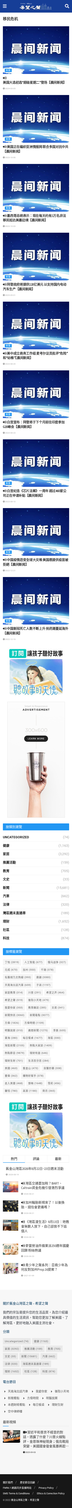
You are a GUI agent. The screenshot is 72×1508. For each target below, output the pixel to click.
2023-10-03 (10, 226)
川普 (34, 992)
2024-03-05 (10, 88)
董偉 (11, 1075)
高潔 (30, 1090)
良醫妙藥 (53, 1068)
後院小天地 (38, 1000)
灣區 (54, 1037)
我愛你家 (14, 1007)
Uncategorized (16, 837)
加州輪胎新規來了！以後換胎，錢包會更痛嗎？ (43, 1204)
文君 (58, 1007)
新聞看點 (40, 1015)
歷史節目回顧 (27, 1482)
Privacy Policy (46, 1487)
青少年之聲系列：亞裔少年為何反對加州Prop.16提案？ (44, 1267)
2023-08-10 (10, 502)
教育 (6, 871)
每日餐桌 (33, 1037)
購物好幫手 (33, 1075)
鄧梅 (35, 1083)
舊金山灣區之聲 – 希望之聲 (25, 1500)
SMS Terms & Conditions (16, 1493)
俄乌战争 (57, 962)
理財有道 (39, 1052)
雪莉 (54, 1083)
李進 (59, 1030)
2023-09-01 (10, 295)
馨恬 (11, 1090)
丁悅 (12, 962)
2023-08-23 (10, 433)
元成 (11, 969)
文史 (6, 879)
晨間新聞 (38, 1030)
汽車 (6, 896)
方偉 (12, 1022)
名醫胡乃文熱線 (18, 977)
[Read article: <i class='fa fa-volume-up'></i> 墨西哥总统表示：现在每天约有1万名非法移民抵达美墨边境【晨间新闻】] (36, 188)
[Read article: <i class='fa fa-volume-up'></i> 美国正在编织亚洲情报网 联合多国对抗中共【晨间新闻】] (36, 119)
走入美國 (14, 1083)
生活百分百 (38, 1060)
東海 (11, 1037)
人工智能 (33, 962)
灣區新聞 (15, 1045)
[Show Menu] (5, 6)
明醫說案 (14, 1030)
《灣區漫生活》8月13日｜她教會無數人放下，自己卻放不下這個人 (45, 1226)
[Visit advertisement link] (36, 672)
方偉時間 (34, 1022)
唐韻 (43, 977)
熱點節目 (15, 1052)
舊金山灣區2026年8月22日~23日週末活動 (35, 1169)
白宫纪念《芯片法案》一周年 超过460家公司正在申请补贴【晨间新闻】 (34, 493)
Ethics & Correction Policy (51, 1493)
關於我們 (8, 1482)
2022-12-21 (10, 570)
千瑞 (47, 969)
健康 (6, 846)
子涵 (43, 985)
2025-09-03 (30, 1452)
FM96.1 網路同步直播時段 (17, 1487)
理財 (6, 921)
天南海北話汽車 (18, 985)
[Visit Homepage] (36, 6)
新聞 (8, 70)
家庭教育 (14, 992)
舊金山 (30, 1068)
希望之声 (55, 992)
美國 (11, 1068)
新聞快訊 (15, 1015)
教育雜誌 (37, 1007)
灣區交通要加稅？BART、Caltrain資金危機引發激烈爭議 (43, 1185)
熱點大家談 (41, 1045)
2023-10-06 (10, 157)
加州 (29, 969)
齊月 (48, 1090)
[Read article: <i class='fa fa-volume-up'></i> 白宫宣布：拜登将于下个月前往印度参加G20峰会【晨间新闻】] (36, 394)
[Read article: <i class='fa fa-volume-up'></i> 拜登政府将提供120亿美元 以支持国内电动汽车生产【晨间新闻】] (36, 256)
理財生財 (14, 1060)
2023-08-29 (10, 364)
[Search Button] (67, 6)
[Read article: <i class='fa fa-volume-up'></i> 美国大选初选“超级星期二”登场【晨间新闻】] (36, 50)
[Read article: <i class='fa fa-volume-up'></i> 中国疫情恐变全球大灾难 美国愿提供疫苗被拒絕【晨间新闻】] (36, 532)
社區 (6, 930)
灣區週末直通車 (14, 913)
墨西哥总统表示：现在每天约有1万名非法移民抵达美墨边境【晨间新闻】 (34, 218)
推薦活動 (9, 862)
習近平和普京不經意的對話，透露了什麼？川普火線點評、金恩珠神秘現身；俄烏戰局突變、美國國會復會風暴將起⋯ (46, 1439)
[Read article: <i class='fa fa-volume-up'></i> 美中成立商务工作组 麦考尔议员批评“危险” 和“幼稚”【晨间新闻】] (36, 325)
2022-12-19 (10, 639)
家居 (6, 854)
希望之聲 (14, 1000)
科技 (6, 938)
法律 (6, 904)
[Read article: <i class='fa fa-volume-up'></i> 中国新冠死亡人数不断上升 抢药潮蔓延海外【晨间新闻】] (36, 601)
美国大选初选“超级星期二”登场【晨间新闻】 (34, 82)
